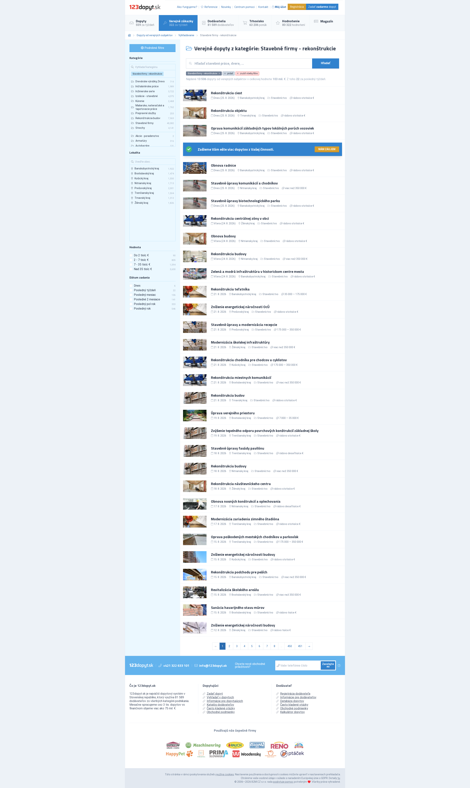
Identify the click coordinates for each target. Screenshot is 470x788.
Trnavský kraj (248, 115)
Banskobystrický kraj (252, 97)
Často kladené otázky (221, 708)
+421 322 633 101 (176, 665)
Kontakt (263, 7)
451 (300, 646)
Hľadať (325, 63)
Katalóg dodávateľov (220, 704)
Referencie (211, 7)
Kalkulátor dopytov (292, 712)
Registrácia (297, 6)
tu (338, 778)
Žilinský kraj (248, 223)
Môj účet (280, 7)
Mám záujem (326, 149)
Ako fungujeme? (187, 7)
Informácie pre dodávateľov (298, 697)
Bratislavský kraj (241, 382)
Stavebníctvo (279, 97)
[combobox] (252, 63)
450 (290, 646)
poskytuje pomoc (283, 781)
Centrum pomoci (244, 7)
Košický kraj (238, 364)
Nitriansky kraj (248, 188)
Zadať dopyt (322, 6)
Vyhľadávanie (186, 35)
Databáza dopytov (292, 701)
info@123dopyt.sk (213, 665)
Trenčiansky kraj (241, 435)
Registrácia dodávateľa (295, 693)
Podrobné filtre (154, 48)
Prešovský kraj (240, 311)
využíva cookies (224, 774)
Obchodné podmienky (221, 712)
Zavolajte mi (328, 665)
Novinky (226, 7)
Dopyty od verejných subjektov (155, 35)
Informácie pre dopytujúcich (225, 701)
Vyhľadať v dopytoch (220, 697)
